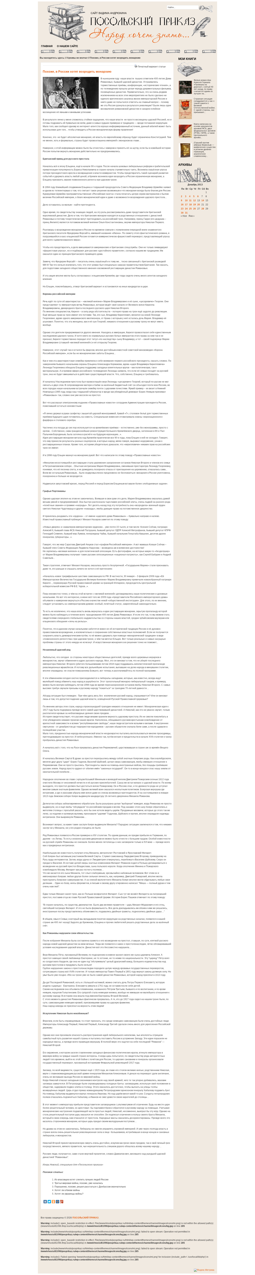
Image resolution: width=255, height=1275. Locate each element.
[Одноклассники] (53, 1201)
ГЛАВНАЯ (46, 46)
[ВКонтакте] (45, 1201)
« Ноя (184, 216)
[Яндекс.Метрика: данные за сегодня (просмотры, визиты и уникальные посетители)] (204, 1270)
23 (182, 208)
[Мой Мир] (57, 1201)
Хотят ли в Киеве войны (67, 1190)
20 (198, 204)
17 (186, 204)
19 (194, 204)
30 (182, 213)
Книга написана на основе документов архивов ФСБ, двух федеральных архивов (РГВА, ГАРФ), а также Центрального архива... (204, 131)
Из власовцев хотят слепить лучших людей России (81, 1179)
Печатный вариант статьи (152, 66)
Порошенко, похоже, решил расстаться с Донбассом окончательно (90, 1186)
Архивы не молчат (77, 58)
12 (194, 200)
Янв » (192, 216)
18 (190, 204)
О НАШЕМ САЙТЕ (67, 46)
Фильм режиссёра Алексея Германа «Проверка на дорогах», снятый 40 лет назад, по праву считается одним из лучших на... (203, 87)
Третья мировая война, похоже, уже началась (79, 1183)
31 (186, 213)
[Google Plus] (61, 1201)
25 (190, 208)
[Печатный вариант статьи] (135, 66)
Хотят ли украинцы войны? (69, 1193)
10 (186, 200)
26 (194, 208)
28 (202, 208)
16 (182, 204)
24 (186, 208)
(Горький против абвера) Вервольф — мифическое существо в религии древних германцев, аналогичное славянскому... (205, 149)
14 (202, 200)
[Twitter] (49, 1201)
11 (190, 200)
